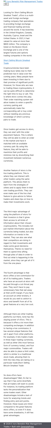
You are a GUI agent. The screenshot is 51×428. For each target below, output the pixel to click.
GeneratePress (27, 426)
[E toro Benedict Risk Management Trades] (23, 1)
